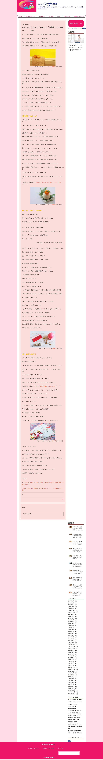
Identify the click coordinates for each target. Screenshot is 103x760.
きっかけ (70, 701)
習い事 (74, 732)
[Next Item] (81, 39)
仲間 (77, 712)
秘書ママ (70, 732)
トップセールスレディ (73, 704)
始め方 (74, 719)
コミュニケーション (77, 701)
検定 (69, 728)
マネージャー (80, 710)
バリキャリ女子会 (72, 706)
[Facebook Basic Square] (69, 741)
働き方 (80, 712)
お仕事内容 (79, 699)
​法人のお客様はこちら (48, 748)
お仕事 (74, 699)
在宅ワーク (75, 715)
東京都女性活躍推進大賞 (76, 726)
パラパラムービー (72, 708)
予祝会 (73, 712)
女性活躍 (70, 719)
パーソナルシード (72, 710)
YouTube (70, 699)
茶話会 (78, 732)
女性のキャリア (77, 717)
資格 (82, 732)
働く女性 (70, 715)
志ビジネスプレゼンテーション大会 (76, 724)
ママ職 (69, 712)
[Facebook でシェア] (22, 495)
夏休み (80, 715)
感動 (69, 726)
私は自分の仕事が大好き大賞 (74, 730)
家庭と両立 (70, 721)
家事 (78, 719)
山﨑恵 (75, 721)
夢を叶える (70, 717)
